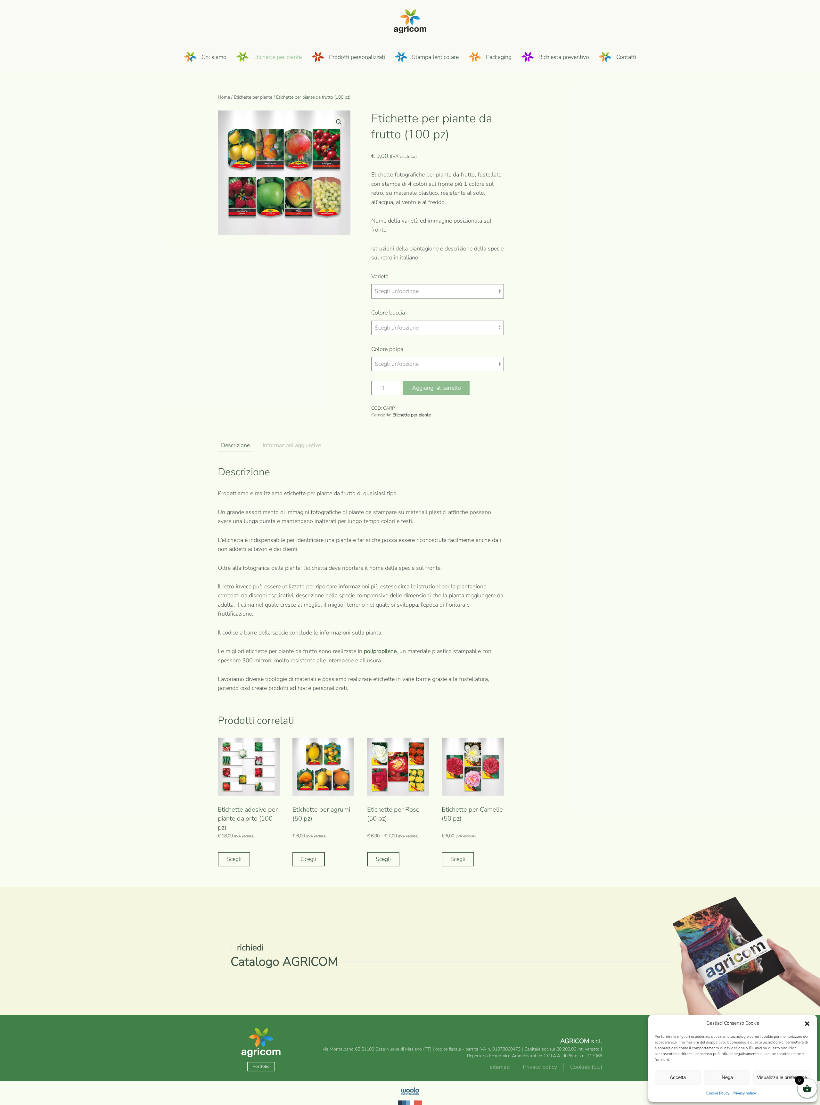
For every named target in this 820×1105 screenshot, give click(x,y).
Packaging (499, 57)
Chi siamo (213, 57)
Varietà (380, 276)
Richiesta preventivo (563, 57)
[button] (807, 1023)
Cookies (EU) (586, 1067)
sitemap (500, 1067)
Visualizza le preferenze (782, 1077)
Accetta (678, 1077)
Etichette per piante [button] (277, 57)
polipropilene (380, 651)
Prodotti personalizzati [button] (357, 57)
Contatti (626, 57)
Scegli (234, 859)
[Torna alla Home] (410, 20)
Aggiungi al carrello (436, 388)
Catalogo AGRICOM (284, 962)
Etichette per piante (253, 97)
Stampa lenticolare (435, 57)
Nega (727, 1077)
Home (224, 97)
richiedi (250, 947)
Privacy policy (744, 1093)
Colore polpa (387, 349)
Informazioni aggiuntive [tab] (292, 445)
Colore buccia (388, 312)
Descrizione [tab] (235, 445)
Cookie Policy (717, 1093)
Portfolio (261, 1066)
